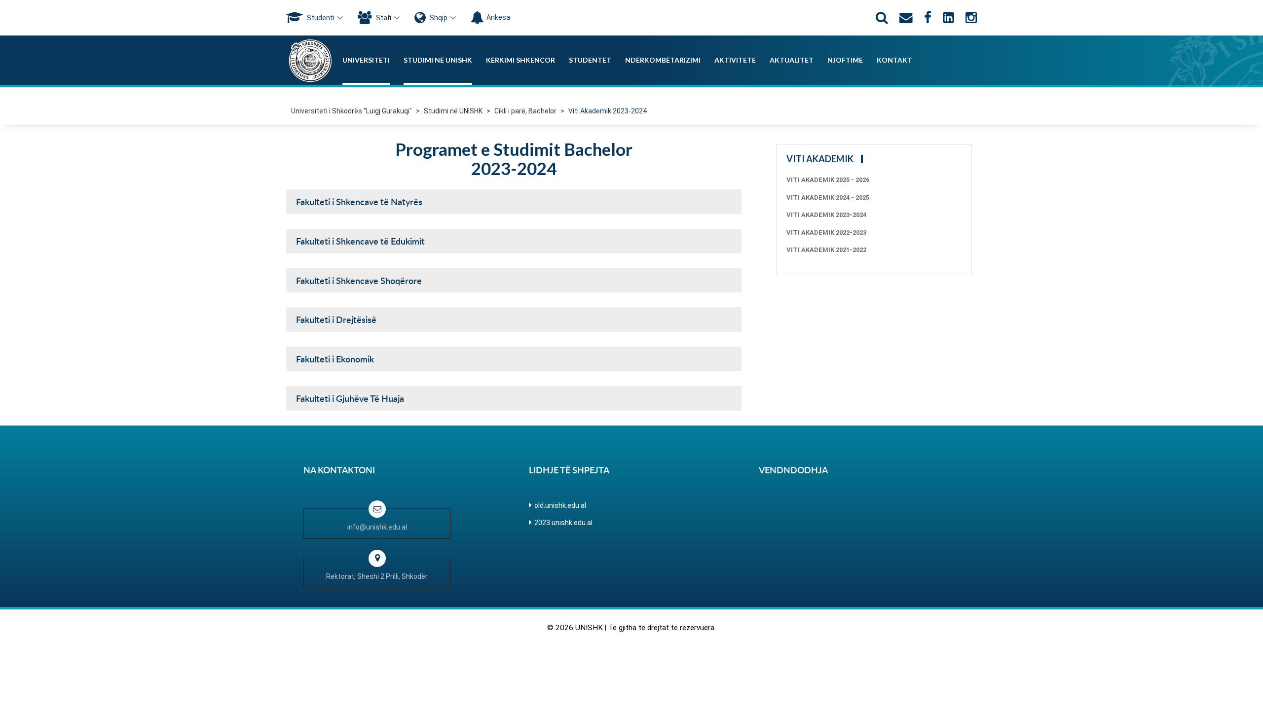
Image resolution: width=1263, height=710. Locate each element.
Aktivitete (735, 60)
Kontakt (894, 60)
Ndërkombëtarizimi (663, 60)
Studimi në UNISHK (438, 60)
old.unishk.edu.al (560, 505)
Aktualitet (792, 60)
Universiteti (366, 60)
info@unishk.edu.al (377, 527)
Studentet (590, 60)
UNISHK (589, 627)
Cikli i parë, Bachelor (525, 111)
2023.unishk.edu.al (563, 523)
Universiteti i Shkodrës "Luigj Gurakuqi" (351, 111)
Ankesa (498, 17)
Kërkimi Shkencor (520, 60)
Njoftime (845, 60)
